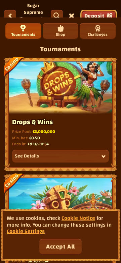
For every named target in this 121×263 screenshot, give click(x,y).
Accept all (60, 246)
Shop (60, 34)
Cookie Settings (26, 231)
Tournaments (23, 34)
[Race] (72, 16)
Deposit (94, 16)
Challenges (98, 34)
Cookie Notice (78, 218)
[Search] (57, 16)
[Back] (10, 16)
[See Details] (103, 156)
